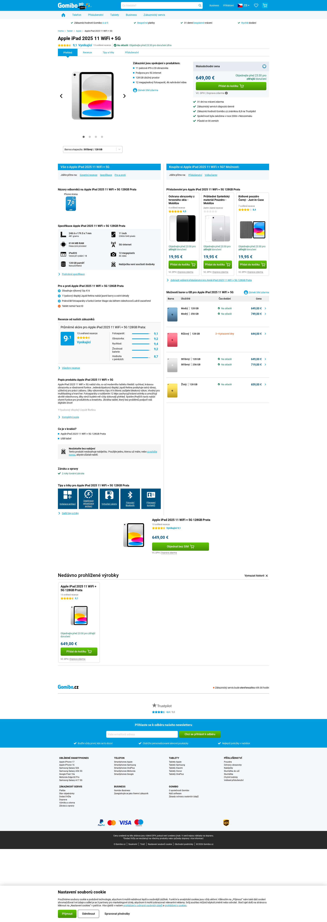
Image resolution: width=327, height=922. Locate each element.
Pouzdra (228, 762)
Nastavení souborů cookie (160, 844)
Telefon (76, 15)
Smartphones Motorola (124, 771)
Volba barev (211, 175)
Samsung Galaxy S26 (69, 768)
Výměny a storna (67, 803)
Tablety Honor (175, 771)
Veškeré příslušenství (234, 780)
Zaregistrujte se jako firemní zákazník (131, 793)
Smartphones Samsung (125, 765)
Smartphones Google (124, 774)
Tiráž (142, 844)
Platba (62, 790)
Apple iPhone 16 (66, 765)
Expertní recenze (88, 175)
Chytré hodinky (231, 777)
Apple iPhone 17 (66, 762)
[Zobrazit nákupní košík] (265, 5)
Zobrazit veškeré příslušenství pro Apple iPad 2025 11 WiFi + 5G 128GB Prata (211, 280)
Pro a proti (120, 175)
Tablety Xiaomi (176, 768)
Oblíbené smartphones (74, 758)
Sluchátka (228, 774)
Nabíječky (228, 768)
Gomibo (173, 786)
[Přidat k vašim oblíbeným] (264, 66)
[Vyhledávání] (200, 5)
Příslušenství (95, 15)
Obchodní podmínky (184, 844)
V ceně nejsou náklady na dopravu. (198, 836)
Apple (78, 31)
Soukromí (132, 844)
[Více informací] (226, 93)
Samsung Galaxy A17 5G (70, 780)
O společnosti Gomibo (179, 790)
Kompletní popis (70, 417)
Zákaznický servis (154, 15)
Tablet (70, 31)
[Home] (63, 15)
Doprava (63, 799)
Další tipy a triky (70, 513)
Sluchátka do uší (231, 771)
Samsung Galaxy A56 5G (70, 771)
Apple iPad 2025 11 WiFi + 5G (98, 31)
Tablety (114, 15)
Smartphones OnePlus (124, 768)
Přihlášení (228, 5)
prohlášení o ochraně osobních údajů (142, 905)
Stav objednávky (66, 793)
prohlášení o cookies (175, 905)
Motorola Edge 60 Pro (69, 777)
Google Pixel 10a (67, 774)
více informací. (197, 838)
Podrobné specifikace (73, 274)
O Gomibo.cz (120, 844)
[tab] (84, 137)
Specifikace (106, 175)
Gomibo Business (122, 790)
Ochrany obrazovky (233, 765)
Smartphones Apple (123, 762)
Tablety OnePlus (176, 774)
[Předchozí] (61, 96)
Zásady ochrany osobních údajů (184, 796)
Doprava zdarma (185, 272)
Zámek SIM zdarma (148, 90)
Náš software (175, 793)
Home (61, 31)
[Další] (124, 96)
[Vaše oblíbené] (256, 5)
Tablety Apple (175, 762)
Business (131, 15)
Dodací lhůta (65, 796)
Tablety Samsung (177, 765)
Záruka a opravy (66, 806)
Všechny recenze (71, 368)
